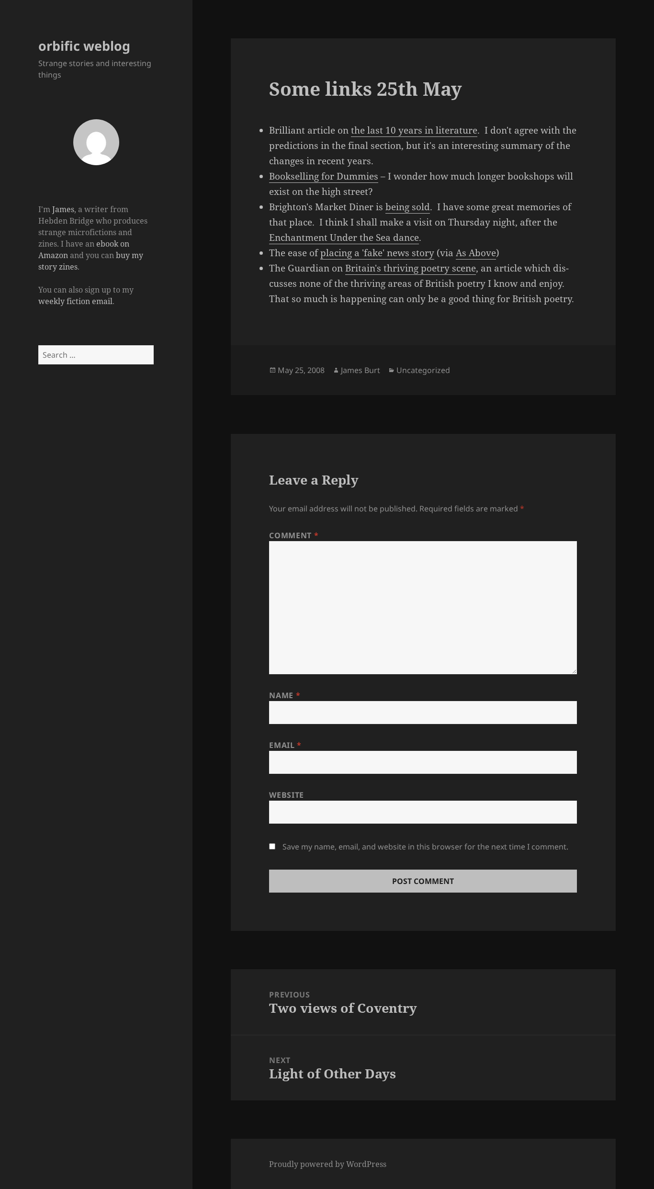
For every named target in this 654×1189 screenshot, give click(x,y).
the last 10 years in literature (414, 130)
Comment (293, 535)
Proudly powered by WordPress (327, 1164)
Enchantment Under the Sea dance (344, 237)
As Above (476, 253)
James (63, 209)
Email (285, 745)
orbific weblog (84, 46)
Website (286, 795)
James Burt (360, 370)
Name (284, 695)
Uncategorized (423, 370)
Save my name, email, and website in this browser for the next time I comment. (425, 846)
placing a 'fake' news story (377, 253)
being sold (407, 207)
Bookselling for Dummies (323, 176)
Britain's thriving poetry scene (410, 268)
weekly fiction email (75, 301)
